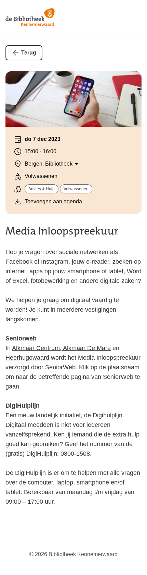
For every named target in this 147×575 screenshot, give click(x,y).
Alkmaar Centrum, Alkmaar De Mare (61, 348)
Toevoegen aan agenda (53, 201)
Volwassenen (76, 189)
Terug (28, 53)
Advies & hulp (41, 189)
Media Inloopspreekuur (61, 231)
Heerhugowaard (27, 357)
